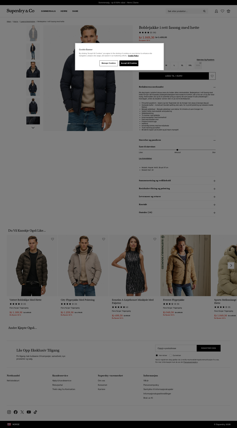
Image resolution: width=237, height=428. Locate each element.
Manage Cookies (109, 63)
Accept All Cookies (129, 63)
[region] (119, 57)
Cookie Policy (133, 56)
